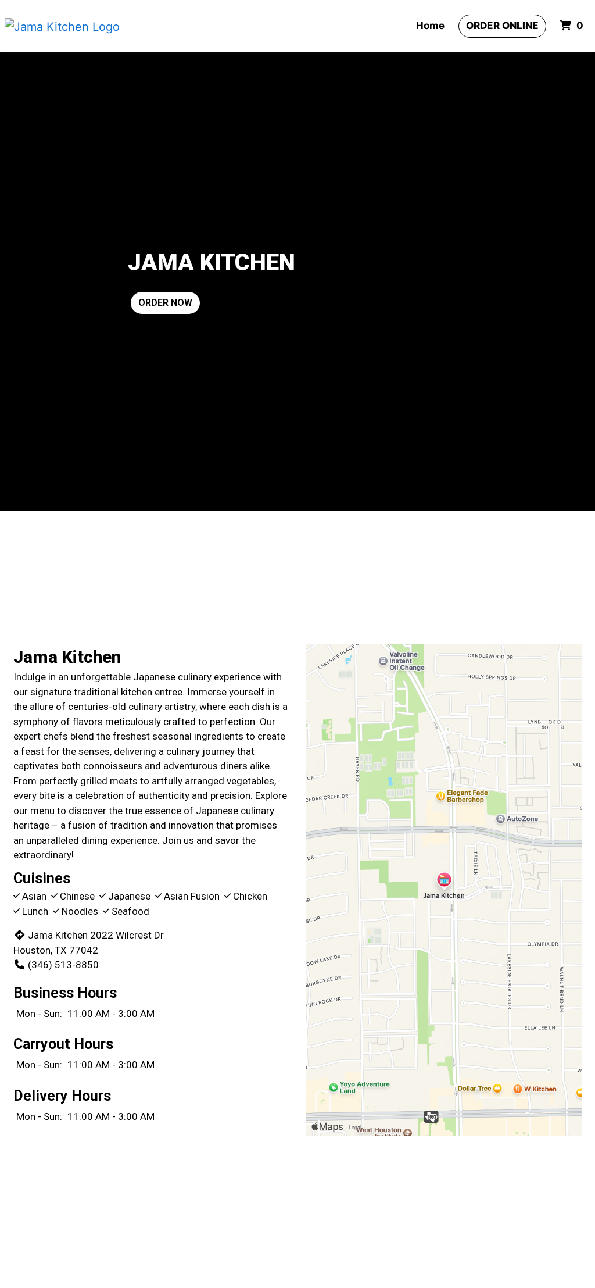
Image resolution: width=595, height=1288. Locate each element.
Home (430, 25)
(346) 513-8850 (63, 965)
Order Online (502, 25)
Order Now (165, 302)
